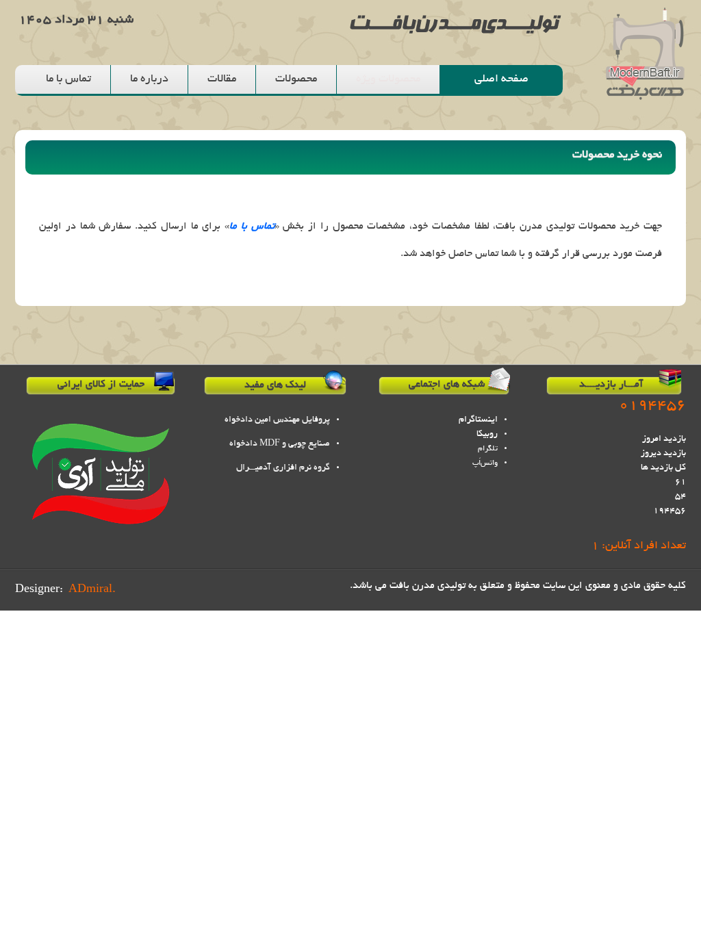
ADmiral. (92, 590)
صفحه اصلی (501, 79)
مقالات (221, 79)
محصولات (296, 79)
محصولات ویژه (388, 79)
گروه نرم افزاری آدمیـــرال (283, 468)
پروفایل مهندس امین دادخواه (277, 420)
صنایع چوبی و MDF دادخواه (279, 444)
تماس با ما (68, 79)
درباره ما (149, 79)
